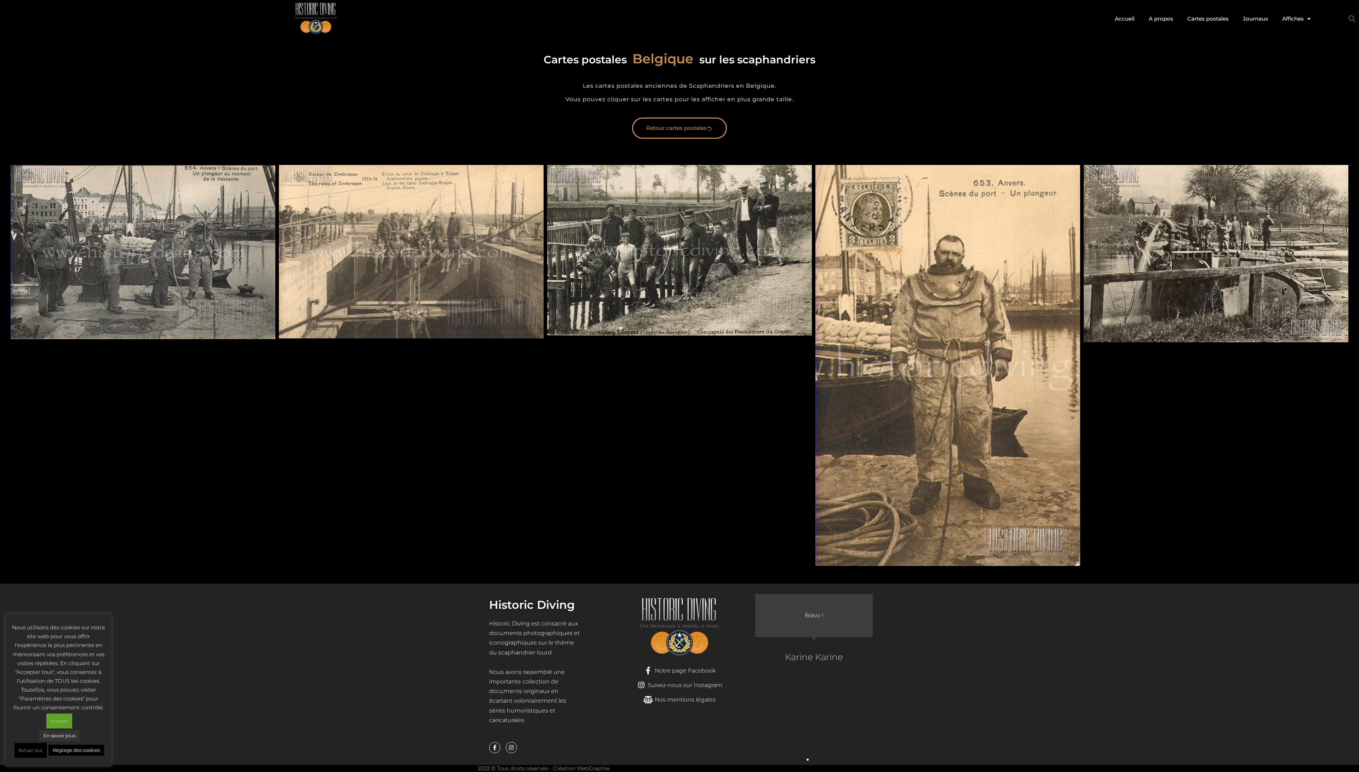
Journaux (1255, 18)
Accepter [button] (59, 721)
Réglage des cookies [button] (76, 750)
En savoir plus (59, 735)
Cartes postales (1208, 18)
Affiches (1293, 18)
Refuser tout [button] (30, 750)
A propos (1161, 18)
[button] (1352, 19)
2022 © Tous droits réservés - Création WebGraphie (544, 768)
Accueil (1125, 18)
